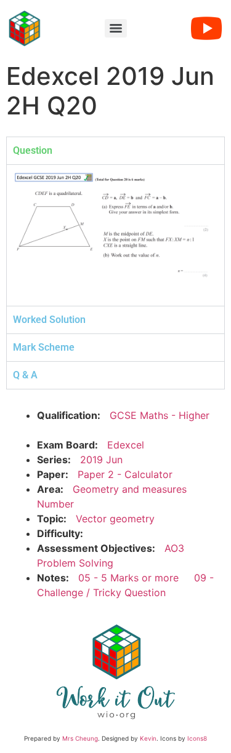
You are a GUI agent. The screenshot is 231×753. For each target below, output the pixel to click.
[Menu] (116, 28)
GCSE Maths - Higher (159, 415)
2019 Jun (101, 459)
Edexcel (125, 445)
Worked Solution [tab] (49, 319)
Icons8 (197, 738)
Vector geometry (115, 518)
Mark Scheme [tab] (44, 347)
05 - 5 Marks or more (128, 578)
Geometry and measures (130, 489)
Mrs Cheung (80, 738)
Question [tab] (32, 150)
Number (55, 504)
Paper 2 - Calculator (125, 474)
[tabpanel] (115, 235)
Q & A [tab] (25, 375)
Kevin (148, 738)
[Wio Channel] (206, 28)
